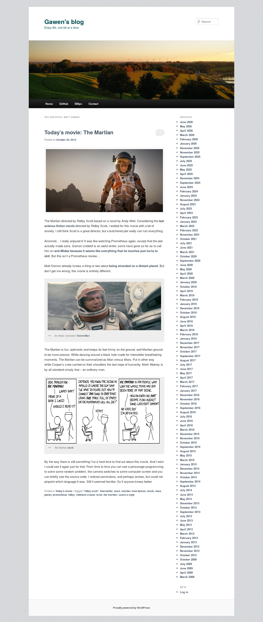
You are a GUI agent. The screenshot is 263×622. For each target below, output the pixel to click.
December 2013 (189, 503)
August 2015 (188, 451)
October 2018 (188, 312)
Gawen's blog (64, 21)
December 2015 (189, 434)
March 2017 (187, 382)
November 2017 (190, 347)
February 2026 (189, 139)
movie (150, 491)
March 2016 (187, 429)
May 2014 (186, 499)
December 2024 (189, 178)
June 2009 (186, 568)
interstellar (106, 491)
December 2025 (189, 148)
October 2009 (188, 559)
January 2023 (188, 222)
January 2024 (188, 195)
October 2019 (188, 287)
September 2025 (190, 157)
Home (49, 104)
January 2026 (188, 143)
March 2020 (187, 278)
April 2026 (186, 130)
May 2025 (186, 169)
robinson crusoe (85, 494)
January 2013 (188, 542)
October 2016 (188, 403)
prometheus (60, 494)
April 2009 (186, 572)
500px (78, 104)
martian (125, 491)
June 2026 (186, 122)
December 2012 (189, 546)
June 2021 (186, 247)
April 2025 (186, 174)
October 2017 (188, 351)
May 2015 (186, 455)
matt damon (139, 491)
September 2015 (190, 447)
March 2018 (187, 330)
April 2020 (186, 273)
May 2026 (186, 126)
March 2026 (187, 135)
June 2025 (186, 165)
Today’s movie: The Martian (78, 132)
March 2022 (187, 226)
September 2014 (190, 481)
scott (99, 494)
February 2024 (189, 191)
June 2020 (186, 265)
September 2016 (190, 408)
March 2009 (187, 577)
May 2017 (186, 373)
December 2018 (189, 308)
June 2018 (186, 321)
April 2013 (186, 529)
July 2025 (186, 161)
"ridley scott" (91, 491)
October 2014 (188, 477)
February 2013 (189, 538)
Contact (93, 104)
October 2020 (188, 256)
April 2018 (186, 326)
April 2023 (186, 213)
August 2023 (188, 204)
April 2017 (186, 377)
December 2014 (189, 468)
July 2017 (186, 364)
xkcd (70, 447)
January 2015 (188, 464)
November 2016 (190, 399)
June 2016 (186, 421)
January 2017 (188, 391)
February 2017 (189, 386)
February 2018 (189, 334)
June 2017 (186, 369)
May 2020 (186, 269)
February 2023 (189, 217)
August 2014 (188, 486)
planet (48, 494)
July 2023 (186, 208)
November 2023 (190, 200)
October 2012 (188, 555)
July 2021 (186, 243)
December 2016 (189, 395)
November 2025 (190, 152)
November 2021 (190, 234)
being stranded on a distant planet (133, 266)
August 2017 (188, 360)
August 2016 (188, 412)
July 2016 (186, 416)
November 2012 (190, 551)
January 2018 (188, 338)
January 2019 (188, 304)
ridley (71, 494)
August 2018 (188, 317)
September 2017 (190, 356)
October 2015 (188, 442)
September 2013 (190, 512)
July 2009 (186, 564)
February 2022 (189, 230)
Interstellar (83, 335)
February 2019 (189, 299)
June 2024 (186, 187)
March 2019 (187, 295)
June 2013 (186, 520)
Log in (184, 592)
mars (117, 491)
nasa (158, 491)
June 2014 (186, 494)
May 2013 (186, 525)
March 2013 (187, 533)
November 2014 (190, 473)
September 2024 (190, 183)
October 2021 (188, 239)
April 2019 (186, 291)
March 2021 (187, 252)
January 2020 (188, 282)
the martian (110, 494)
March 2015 (187, 460)
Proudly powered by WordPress (131, 607)
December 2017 (189, 343)
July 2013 (186, 516)
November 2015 (190, 438)
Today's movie (63, 491)
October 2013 (188, 507)
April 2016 (186, 425)
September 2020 (190, 260)
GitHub (63, 104)
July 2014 (186, 490)
